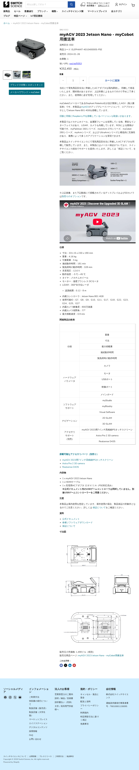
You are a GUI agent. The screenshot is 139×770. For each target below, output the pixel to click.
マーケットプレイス (97, 11)
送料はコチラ (103, 5)
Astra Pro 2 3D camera (73, 463)
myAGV (85, 106)
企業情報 (32, 756)
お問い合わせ (35, 739)
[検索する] (71, 4)
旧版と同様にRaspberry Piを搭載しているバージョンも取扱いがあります (95, 116)
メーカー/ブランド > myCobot (25, 92)
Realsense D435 (70, 467)
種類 (54, 11)
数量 (61, 74)
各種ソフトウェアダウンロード (77, 522)
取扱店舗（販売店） (38, 708)
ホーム (6, 23)
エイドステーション (38, 723)
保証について (99, 507)
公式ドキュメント (71, 519)
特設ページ (19, 15)
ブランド (42, 11)
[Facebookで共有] (61, 665)
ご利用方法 (34, 697)
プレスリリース (45, 756)
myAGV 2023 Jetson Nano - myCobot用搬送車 (101, 655)
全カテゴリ (116, 11)
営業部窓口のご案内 (64, 694)
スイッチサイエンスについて (14, 756)
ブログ (6, 15)
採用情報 (33, 731)
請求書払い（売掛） (64, 702)
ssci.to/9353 (75, 63)
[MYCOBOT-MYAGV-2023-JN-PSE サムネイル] (7, 75)
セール (17, 11)
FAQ (31, 735)
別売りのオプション (71, 196)
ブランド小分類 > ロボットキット (26, 84)
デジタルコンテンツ (38, 727)
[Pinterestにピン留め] (74, 665)
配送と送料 (85, 701)
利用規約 (84, 712)
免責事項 (84, 723)
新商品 (6, 11)
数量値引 (29, 11)
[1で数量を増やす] (83, 80)
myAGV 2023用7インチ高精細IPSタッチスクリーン (87, 459)
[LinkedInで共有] (70, 665)
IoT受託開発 (36, 15)
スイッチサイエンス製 (72, 11)
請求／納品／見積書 (64, 698)
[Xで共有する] (65, 665)
